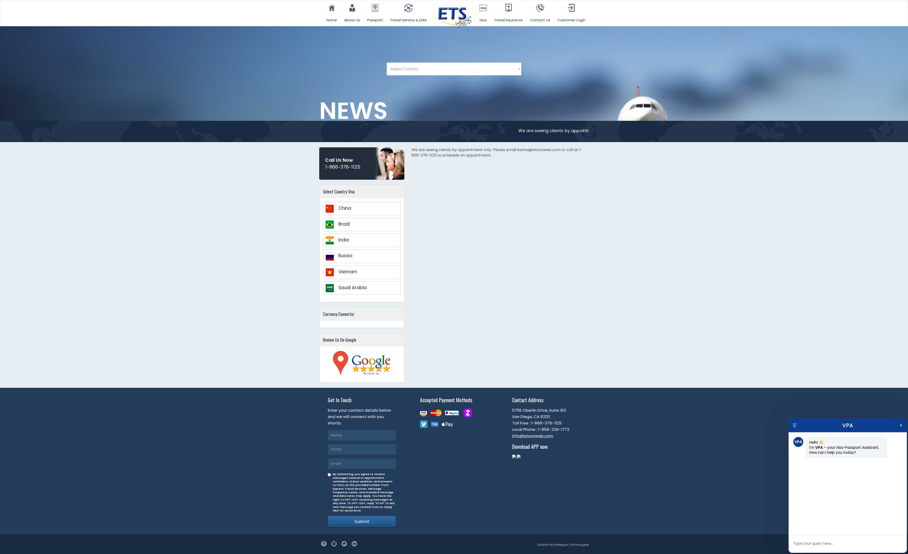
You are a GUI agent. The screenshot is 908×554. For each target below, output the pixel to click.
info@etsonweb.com (532, 436)
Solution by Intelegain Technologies (563, 545)
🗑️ (794, 425)
